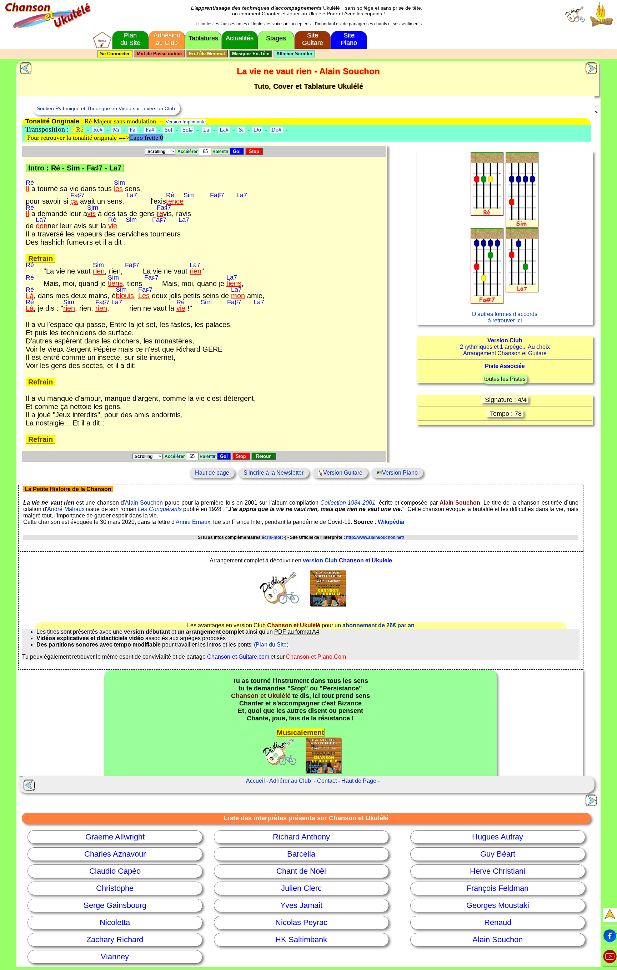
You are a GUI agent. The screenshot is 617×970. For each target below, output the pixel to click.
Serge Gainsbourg (115, 905)
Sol (168, 130)
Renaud (497, 922)
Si (241, 130)
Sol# (187, 130)
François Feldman (497, 888)
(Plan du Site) (271, 645)
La (206, 130)
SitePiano (349, 39)
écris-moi (271, 537)
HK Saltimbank (301, 939)
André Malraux (65, 509)
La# (224, 130)
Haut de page (212, 473)
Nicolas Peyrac (301, 922)
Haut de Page (358, 781)
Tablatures (203, 38)
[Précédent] (25, 67)
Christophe (115, 888)
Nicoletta (115, 922)
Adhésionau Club (167, 39)
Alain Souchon (144, 503)
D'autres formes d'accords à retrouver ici (504, 317)
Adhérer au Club (290, 781)
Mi (116, 130)
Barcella (301, 853)
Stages (276, 38)
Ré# (98, 130)
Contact (327, 781)
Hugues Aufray (497, 836)
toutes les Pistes (505, 379)
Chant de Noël (301, 871)
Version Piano (400, 473)
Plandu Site (130, 39)
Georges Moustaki (497, 905)
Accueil (255, 781)
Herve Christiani (497, 871)
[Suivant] (592, 67)
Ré (79, 129)
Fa (132, 130)
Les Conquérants (159, 509)
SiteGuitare (312, 39)
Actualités (240, 38)
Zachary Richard (114, 939)
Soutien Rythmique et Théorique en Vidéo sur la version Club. (106, 108)
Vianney (115, 956)
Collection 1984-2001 (347, 503)
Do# (276, 130)
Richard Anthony (301, 836)
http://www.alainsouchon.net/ (375, 537)
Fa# (150, 130)
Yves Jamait (301, 905)
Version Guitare (342, 473)
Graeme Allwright (115, 836)
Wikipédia (391, 522)
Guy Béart (497, 853)
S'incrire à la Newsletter (274, 473)
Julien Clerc (301, 888)
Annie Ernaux (193, 522)
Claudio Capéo (115, 871)
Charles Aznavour (115, 853)
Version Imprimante (186, 121)
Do (257, 130)
